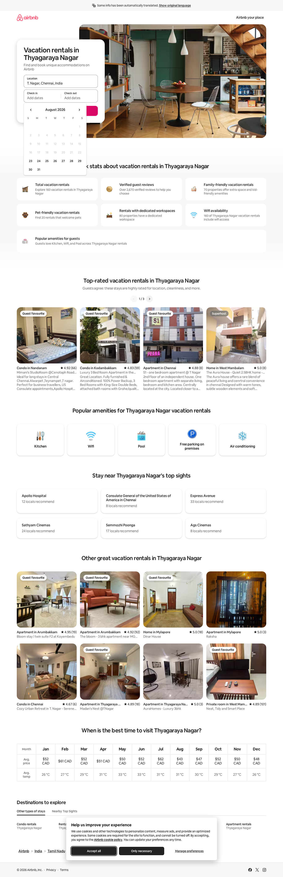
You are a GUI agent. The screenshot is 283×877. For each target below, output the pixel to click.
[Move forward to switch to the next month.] (79, 110)
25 (47, 161)
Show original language (175, 5)
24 (38, 161)
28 (71, 161)
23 (30, 161)
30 (30, 169)
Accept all (94, 851)
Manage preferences (189, 851)
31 (38, 169)
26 (55, 161)
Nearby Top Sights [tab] (64, 811)
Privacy (51, 870)
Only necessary (141, 851)
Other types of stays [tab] (31, 811)
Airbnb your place (250, 17)
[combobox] (60, 83)
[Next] (149, 299)
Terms (64, 870)
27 (63, 161)
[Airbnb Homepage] (27, 17)
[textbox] (42, 97)
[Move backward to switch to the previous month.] (31, 110)
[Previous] (134, 299)
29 (79, 161)
